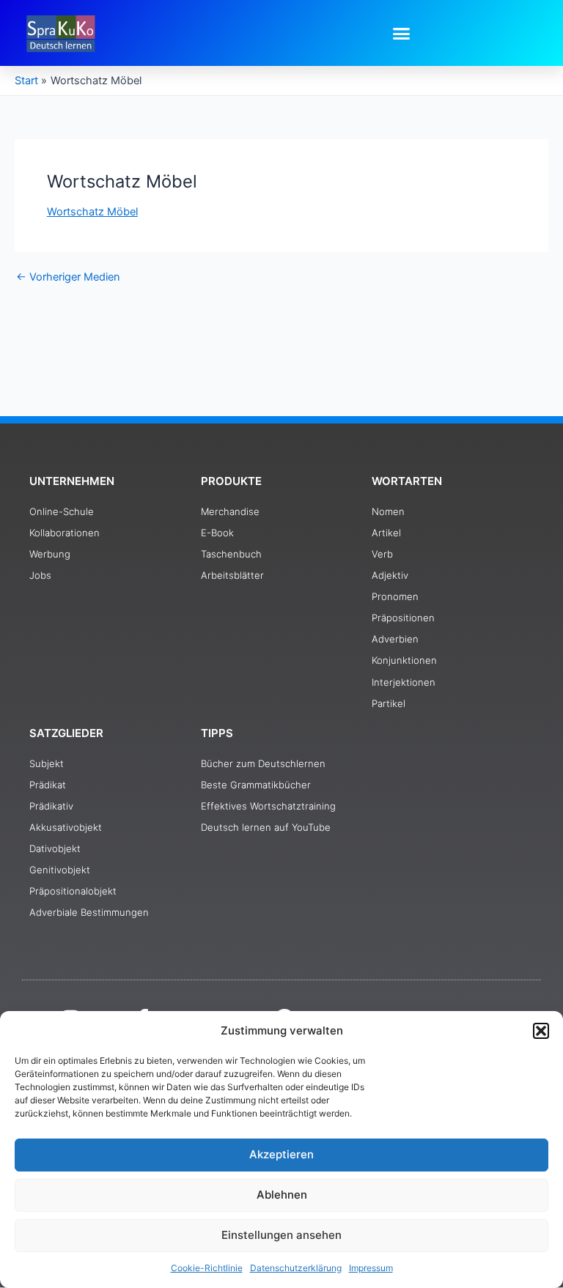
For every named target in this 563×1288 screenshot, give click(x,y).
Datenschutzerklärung (296, 1267)
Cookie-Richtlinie (207, 1267)
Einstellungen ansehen (281, 1235)
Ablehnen (282, 1195)
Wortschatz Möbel (92, 211)
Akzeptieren (281, 1154)
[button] (541, 1031)
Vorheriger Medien (68, 277)
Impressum (371, 1267)
